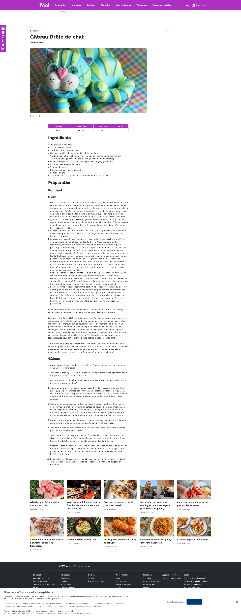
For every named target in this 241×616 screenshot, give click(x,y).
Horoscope (76, 5)
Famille (118, 587)
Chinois (64, 581)
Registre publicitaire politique (196, 581)
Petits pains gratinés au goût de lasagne (120, 541)
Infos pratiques (149, 584)
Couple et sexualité (123, 584)
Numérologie (66, 584)
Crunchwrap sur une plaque (192, 539)
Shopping (105, 5)
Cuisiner (91, 5)
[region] (120, 602)
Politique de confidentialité (195, 578)
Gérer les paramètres (175, 602)
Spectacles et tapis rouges (44, 584)
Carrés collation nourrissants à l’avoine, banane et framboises (46, 542)
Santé (117, 578)
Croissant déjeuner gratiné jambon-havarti (118, 504)
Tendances (141, 5)
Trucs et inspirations (96, 581)
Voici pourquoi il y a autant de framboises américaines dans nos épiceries (83, 505)
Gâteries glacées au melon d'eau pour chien (44, 504)
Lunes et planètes (68, 587)
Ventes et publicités (192, 587)
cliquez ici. (69, 611)
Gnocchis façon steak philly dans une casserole (155, 541)
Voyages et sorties (162, 5)
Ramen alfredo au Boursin (81, 539)
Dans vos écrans (40, 581)
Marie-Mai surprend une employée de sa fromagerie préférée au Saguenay (155, 505)
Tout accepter (194, 602)
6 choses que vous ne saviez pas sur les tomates (193, 504)
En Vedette (59, 5)
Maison (146, 587)
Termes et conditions (192, 584)
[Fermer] (237, 602)
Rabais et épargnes (151, 581)
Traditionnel (65, 578)
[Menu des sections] (32, 5)
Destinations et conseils (171, 578)
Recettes (34, 31)
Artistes (36, 587)
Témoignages (121, 581)
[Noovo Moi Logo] (44, 5)
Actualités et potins (41, 578)
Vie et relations (123, 5)
